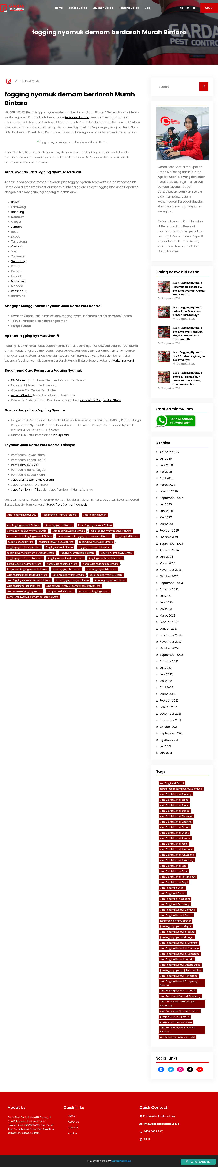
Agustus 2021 (169, 740)
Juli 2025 (166, 504)
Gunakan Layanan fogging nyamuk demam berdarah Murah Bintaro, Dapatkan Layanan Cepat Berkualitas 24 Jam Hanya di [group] (72, 502)
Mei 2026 (166, 472)
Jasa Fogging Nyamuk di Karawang (179, 948)
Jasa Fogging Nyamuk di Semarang (179, 953)
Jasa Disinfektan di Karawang (176, 849)
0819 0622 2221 (153, 1131)
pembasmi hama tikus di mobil (177, 1037)
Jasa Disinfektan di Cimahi (175, 827)
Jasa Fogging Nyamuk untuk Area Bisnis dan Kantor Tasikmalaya (187, 311)
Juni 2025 (166, 511)
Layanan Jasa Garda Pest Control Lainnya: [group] (40, 445)
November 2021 (170, 720)
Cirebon (16, 246)
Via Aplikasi (61, 435)
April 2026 (166, 478)
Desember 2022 (171, 635)
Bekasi (15, 202)
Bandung (17, 212)
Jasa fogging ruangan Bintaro (72, 580)
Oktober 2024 (169, 537)
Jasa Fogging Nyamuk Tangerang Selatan (178, 983)
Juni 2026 (166, 465)
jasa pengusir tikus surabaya (176, 1022)
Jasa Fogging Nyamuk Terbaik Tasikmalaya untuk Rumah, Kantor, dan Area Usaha (187, 378)
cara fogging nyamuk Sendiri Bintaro (111, 530)
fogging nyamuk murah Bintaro (24, 558)
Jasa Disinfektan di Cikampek (176, 816)
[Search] (203, 86)
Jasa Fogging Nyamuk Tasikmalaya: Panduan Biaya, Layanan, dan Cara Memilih (188, 333)
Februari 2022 (169, 700)
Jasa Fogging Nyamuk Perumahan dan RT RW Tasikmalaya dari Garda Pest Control (189, 288)
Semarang (18, 261)
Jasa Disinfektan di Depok (174, 832)
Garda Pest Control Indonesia (67, 504)
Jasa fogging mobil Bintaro (101, 569)
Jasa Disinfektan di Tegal (174, 882)
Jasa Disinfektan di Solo (173, 865)
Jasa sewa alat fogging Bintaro (24, 591)
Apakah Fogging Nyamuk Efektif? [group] (32, 335)
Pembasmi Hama (77, 117)
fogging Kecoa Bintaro (20, 541)
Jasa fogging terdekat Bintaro (23, 585)
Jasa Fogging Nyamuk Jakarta (176, 959)
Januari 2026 (169, 491)
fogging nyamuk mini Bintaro (116, 552)
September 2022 (171, 655)
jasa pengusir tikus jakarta (174, 1016)
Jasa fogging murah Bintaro (68, 574)
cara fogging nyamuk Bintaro (68, 530)
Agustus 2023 (169, 589)
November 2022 (171, 642)
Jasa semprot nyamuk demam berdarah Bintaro (73, 585)
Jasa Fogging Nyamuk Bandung (177, 909)
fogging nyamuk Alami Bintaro (96, 541)
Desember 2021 (170, 714)
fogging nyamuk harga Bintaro (77, 552)
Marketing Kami (123, 360)
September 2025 (171, 498)
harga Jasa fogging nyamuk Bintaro (27, 569)
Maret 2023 (167, 615)
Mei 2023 (166, 609)
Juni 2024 (166, 557)
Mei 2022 (166, 681)
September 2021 (171, 733)
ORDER (209, 8)
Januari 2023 (169, 629)
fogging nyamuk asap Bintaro (23, 547)
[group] (73, 248)
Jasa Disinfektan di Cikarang (176, 821)
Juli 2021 (165, 746)
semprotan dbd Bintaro (60, 591)
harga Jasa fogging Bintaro (62, 563)
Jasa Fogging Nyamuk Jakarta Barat (180, 964)
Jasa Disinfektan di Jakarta (175, 838)
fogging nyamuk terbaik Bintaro (65, 558)
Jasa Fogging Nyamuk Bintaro (106, 574)
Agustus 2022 (169, 661)
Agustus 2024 (169, 550)
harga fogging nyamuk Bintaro (24, 563)
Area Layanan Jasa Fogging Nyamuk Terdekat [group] (43, 172)
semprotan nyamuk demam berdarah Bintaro (32, 596)
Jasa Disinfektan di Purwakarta (177, 854)
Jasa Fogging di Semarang (175, 904)
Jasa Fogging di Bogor (172, 887)
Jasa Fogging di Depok (172, 893)
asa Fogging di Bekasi (172, 783)
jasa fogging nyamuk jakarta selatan (180, 970)
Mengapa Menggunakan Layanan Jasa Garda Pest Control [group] (53, 306)
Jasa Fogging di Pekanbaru (175, 898)
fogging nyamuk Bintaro (59, 547)
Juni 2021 (166, 753)
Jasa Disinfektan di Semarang (176, 860)
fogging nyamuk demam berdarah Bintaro (31, 552)
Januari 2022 (169, 707)
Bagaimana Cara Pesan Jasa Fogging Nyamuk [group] (43, 370)
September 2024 (171, 544)
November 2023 (171, 570)
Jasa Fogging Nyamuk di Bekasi (177, 931)
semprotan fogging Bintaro (94, 591)
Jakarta (16, 227)
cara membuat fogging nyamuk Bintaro (29, 536)
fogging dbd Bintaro (127, 536)
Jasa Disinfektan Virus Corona (32, 480)
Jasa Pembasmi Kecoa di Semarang (180, 996)
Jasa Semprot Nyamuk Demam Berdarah (177, 1029)
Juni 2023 (166, 602)
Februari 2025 (169, 530)
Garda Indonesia (121, 1161)
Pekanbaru (18, 291)
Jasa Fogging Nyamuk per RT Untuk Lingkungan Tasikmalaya (189, 356)
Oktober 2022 (169, 648)
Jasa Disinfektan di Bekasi (174, 799)
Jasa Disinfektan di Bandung (176, 794)
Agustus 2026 (169, 452)
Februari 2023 (169, 622)
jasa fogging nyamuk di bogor (176, 937)
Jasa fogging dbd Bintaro (67, 569)
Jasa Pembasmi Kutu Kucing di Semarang (177, 1003)
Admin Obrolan (21, 395)
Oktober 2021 (168, 727)
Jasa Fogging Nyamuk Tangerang (178, 975)
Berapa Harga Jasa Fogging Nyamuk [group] (35, 410)
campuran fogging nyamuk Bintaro (26, 530)
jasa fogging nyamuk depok (175, 926)
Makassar (18, 281)
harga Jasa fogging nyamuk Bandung (181, 788)
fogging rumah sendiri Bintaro (105, 558)
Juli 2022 (166, 668)
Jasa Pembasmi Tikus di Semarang (179, 1011)
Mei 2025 (166, 517)
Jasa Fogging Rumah (94, 514)
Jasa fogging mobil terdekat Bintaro (27, 574)
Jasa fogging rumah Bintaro (110, 580)
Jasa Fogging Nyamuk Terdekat (59, 514)
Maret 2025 (168, 524)
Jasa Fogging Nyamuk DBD (22, 514)
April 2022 (166, 687)
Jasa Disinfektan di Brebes (174, 810)
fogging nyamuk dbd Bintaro (94, 547)
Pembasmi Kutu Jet (25, 465)
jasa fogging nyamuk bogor (175, 920)
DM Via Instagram (23, 380)
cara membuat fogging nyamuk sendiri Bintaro (84, 536)
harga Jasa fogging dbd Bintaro (100, 563)
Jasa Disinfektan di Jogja (174, 843)
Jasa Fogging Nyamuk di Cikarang (179, 942)
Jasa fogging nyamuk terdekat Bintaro (28, 580)
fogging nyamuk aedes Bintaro (56, 541)
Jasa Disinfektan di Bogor (174, 805)
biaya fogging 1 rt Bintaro (58, 525)
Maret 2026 (167, 485)
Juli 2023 (166, 596)
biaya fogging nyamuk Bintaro (95, 525)
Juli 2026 (166, 459)
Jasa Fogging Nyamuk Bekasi (176, 915)
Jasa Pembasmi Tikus (26, 489)
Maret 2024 (168, 563)
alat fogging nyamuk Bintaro (23, 525)
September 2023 (171, 583)
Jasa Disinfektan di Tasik (173, 871)
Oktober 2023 (169, 576)
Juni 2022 (166, 674)
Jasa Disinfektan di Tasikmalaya (178, 876)
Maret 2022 (167, 694)
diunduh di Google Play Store (100, 400)
